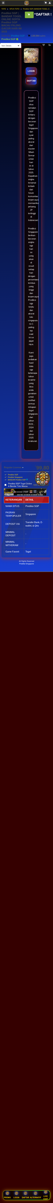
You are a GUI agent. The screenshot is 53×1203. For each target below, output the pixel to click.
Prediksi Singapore (26, 563)
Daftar (25, 1197)
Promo (7, 1197)
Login (16, 1197)
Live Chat (45, 1197)
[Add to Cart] (29, 15)
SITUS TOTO (14, 9)
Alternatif (35, 1197)
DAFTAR (31, 80)
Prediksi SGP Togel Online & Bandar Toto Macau (28, 484)
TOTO (3, 9)
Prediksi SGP (18, 36)
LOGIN (31, 71)
